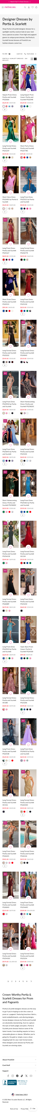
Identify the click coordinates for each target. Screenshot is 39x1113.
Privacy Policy (25, 1109)
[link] (29, 7)
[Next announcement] (30, 2)
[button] (3, 7)
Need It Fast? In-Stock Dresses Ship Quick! (23, 1)
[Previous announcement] (9, 2)
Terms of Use (14, 1109)
